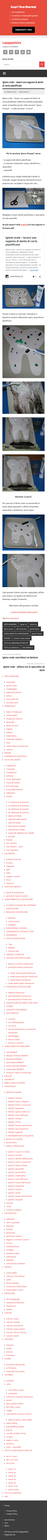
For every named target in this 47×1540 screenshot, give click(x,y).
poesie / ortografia (16, 1186)
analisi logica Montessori (20, 980)
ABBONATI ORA (23, 30)
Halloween (10, 793)
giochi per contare (14, 1236)
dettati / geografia (16, 1108)
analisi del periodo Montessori (23, 973)
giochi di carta (12, 725)
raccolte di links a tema (16, 1433)
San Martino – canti (14, 846)
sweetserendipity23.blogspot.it (24, 612)
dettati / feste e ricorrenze (19, 1104)
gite (8, 869)
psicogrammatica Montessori (20, 967)
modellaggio (11, 689)
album (6, 1526)
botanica (11, 918)
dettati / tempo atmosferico (20, 1125)
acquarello (10, 682)
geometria (10, 1232)
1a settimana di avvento (18, 802)
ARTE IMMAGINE (10, 624)
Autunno (10, 1345)
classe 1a (23, 624)
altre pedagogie (13, 1299)
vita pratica (14, 618)
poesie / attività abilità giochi (20, 1158)
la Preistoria (11, 1368)
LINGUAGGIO (10, 1086)
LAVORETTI (9, 1079)
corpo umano (13, 921)
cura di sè (12, 1025)
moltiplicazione (12, 1246)
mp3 (8, 742)
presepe (11, 836)
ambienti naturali (13, 859)
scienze (9, 749)
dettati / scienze (15, 1118)
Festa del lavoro (13, 782)
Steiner (9, 1309)
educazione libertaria (15, 1302)
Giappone (10, 866)
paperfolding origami (15, 1426)
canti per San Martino (15, 1276)
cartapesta (12, 1393)
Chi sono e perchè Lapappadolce (16, 1531)
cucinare (11, 1019)
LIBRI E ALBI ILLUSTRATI (14, 1083)
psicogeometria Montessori (20, 999)
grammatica (11, 1142)
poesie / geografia (16, 1168)
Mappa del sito (9, 1534)
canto (8, 1279)
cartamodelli (11, 715)
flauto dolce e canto (14, 1289)
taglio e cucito (12, 1440)
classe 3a (12, 1475)
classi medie (13, 1489)
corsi (6, 1523)
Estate (9, 1348)
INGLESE (8, 1076)
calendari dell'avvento (17, 819)
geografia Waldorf (14, 1059)
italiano (9, 732)
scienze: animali (13, 1322)
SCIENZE (7, 638)
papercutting (11, 1423)
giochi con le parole (14, 1139)
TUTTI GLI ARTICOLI (11, 647)
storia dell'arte (12, 699)
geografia (10, 722)
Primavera (10, 1355)
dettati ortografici (13, 1092)
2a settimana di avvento (18, 805)
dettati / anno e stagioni (18, 1101)
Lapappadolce (11, 42)
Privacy (7, 1505)
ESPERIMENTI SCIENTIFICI (15, 756)
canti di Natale (14, 822)
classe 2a (33, 624)
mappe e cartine (13, 876)
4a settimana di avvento (18, 812)
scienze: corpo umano (22, 638)
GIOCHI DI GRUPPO (12, 886)
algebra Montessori (16, 992)
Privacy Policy (11, 1511)
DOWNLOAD (9, 706)
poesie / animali (15, 1155)
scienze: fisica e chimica (16, 1332)
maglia (9, 1410)
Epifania (9, 775)
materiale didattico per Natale (21, 833)
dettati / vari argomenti (18, 1128)
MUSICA (7, 1267)
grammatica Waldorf (15, 1062)
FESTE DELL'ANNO (12, 759)
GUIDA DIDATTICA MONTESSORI (16, 633)
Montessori (11, 1306)
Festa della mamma (14, 789)
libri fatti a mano (13, 1407)
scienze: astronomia (14, 1325)
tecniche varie (12, 702)
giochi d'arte (34, 629)
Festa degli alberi (13, 779)
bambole (10, 1380)
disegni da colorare (14, 718)
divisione (10, 1226)
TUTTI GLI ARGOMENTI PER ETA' (16, 643)
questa (24, 224)
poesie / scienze (15, 1189)
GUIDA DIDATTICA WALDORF (17, 1046)
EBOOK (7, 753)
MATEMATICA (10, 1213)
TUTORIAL (8, 1374)
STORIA (9, 1006)
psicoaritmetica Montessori (19, 996)
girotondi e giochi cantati (16, 896)
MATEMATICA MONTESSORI (18, 986)
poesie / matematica (17, 1175)
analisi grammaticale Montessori (24, 976)
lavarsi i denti (37, 633)
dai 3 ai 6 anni (21, 629)
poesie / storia (14, 1192)
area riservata (9, 1520)
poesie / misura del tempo (19, 1182)
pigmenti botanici (13, 692)
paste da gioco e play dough (20, 1419)
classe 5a (12, 1482)
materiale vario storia (15, 1371)
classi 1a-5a (13, 1486)
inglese (9, 729)
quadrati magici (12, 1253)
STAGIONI (8, 1339)
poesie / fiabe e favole (17, 1165)
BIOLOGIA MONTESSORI (16, 912)
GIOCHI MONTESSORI (15, 938)
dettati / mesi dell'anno (18, 1115)
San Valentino (12, 850)
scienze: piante (12, 1335)
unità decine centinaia (15, 1263)
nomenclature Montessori (17, 746)
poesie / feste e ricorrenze (19, 1162)
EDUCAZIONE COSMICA (16, 928)
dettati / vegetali (15, 1132)
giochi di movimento (15, 892)
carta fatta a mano (16, 1390)
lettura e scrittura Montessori (20, 963)
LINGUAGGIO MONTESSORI (18, 958)
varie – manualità (13, 1447)
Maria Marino (24, 91)
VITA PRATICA (27, 647)
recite (8, 1206)
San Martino (11, 843)
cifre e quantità (12, 1222)
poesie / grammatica (17, 1172)
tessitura (10, 1443)
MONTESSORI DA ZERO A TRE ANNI (22, 1002)
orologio (9, 1249)
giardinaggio (13, 1036)
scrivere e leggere (14, 1209)
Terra (8, 879)
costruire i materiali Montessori (19, 1396)
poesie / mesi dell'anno (18, 1179)
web (6, 1496)
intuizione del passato (15, 1364)
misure (9, 1243)
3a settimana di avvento (18, 809)
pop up (9, 1430)
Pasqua (9, 839)
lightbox (11, 947)
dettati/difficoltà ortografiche (21, 1135)
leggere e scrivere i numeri (17, 1239)
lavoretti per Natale (16, 829)
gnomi (9, 1400)
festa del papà (12, 786)
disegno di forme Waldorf (17, 1055)
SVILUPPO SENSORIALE (16, 1009)
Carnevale (10, 769)
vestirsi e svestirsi (15, 1042)
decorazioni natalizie (17, 826)
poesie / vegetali (15, 1199)
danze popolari (12, 1283)
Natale (9, 796)
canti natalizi (11, 1272)
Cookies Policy (11, 1514)
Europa (9, 862)
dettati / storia (14, 1122)
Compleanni (11, 772)
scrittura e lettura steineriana (18, 1072)
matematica (11, 735)
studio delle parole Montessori (21, 983)
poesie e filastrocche (15, 1145)
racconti (9, 1203)
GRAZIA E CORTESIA (15, 954)
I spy (10, 944)
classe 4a (12, 1479)
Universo (10, 883)
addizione (10, 1219)
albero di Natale (15, 815)
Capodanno (11, 765)
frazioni (9, 1229)
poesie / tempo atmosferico (20, 1196)
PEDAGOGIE (9, 1293)
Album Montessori (14, 712)
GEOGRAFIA (9, 853)
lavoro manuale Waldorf (16, 1065)
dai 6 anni (10, 1463)
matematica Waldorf (15, 1069)
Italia (8, 873)
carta (8, 1384)
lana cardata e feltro (14, 1403)
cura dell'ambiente (16, 1022)
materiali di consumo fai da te (19, 1413)
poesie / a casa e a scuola (18, 1151)
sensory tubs (13, 951)
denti (7, 618)
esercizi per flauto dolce (16, 1286)
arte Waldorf (11, 1052)
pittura (9, 695)
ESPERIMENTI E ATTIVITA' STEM (20, 931)
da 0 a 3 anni (8, 629)
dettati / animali (15, 1098)
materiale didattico (14, 739)
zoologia (11, 924)
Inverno (9, 1351)
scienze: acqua (12, 1318)
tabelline (10, 1260)
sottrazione (11, 1256)
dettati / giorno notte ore (19, 1111)
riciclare (9, 1436)
